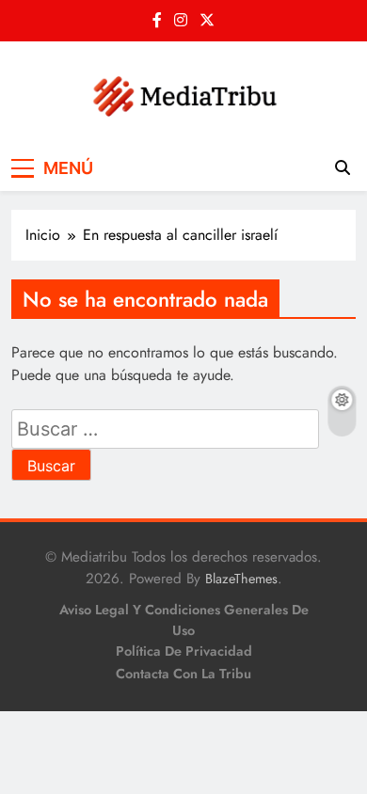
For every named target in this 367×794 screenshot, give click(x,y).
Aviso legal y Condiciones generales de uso (184, 620)
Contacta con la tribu (183, 673)
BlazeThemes (241, 578)
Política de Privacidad (184, 651)
